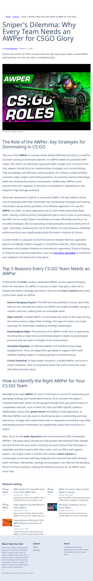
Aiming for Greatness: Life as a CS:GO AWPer (73, 506)
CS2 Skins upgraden (64, 252)
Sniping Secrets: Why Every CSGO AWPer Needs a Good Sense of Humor (29, 523)
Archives (36, 550)
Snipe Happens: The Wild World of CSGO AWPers (29, 506)
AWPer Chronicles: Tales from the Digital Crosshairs (74, 490)
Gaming (16, 17)
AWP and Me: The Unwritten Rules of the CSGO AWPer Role (29, 490)
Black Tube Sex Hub (15, 5)
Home (8, 17)
